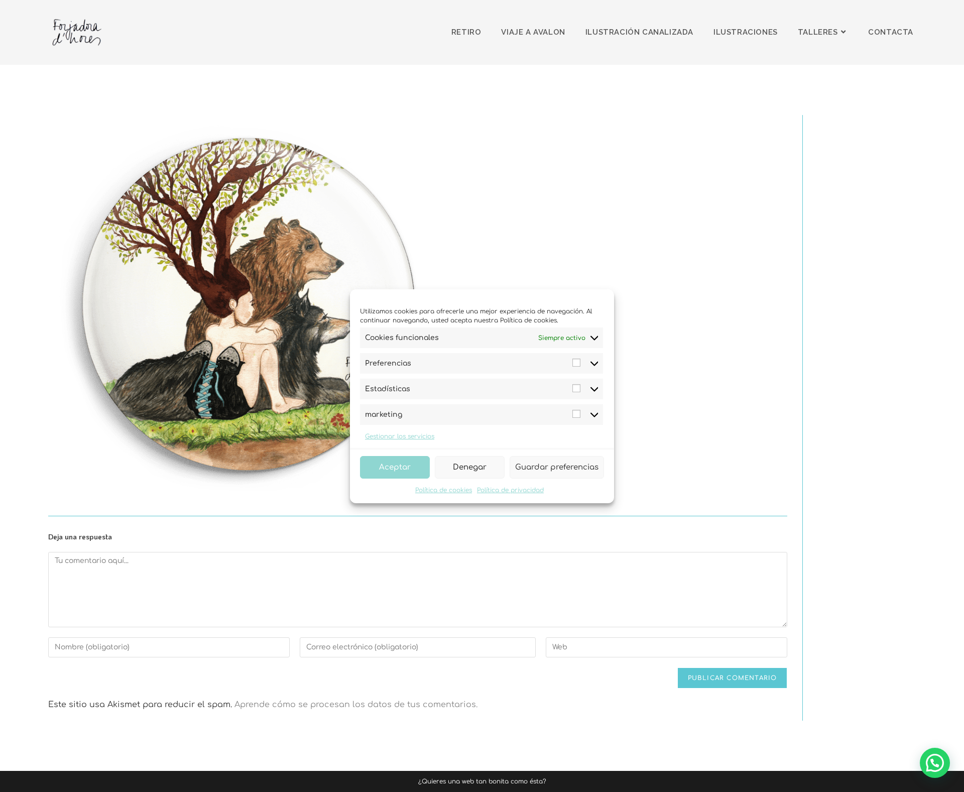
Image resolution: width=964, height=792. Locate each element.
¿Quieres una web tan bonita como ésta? (482, 781)
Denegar (470, 467)
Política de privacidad (510, 490)
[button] (935, 763)
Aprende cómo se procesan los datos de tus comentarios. (355, 704)
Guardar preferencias (556, 467)
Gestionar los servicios (399, 436)
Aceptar (395, 467)
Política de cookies (443, 490)
